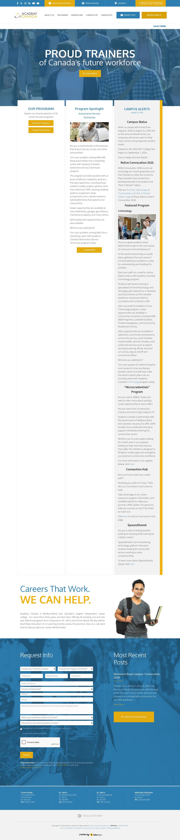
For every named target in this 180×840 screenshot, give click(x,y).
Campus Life (92, 15)
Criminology (133, 382)
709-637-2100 (29, 802)
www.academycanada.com (100, 825)
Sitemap (78, 828)
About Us (49, 15)
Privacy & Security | (88, 828)
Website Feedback (114, 828)
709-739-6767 (67, 802)
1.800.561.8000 (61, 765)
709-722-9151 (105, 802)
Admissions (77, 15)
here (132, 464)
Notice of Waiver (100, 828)
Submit (26, 755)
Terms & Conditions (67, 828)
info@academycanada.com (31, 767)
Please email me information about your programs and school (47, 728)
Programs (62, 15)
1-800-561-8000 (144, 799)
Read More (119, 704)
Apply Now (154, 15)
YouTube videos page (137, 190)
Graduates (106, 15)
